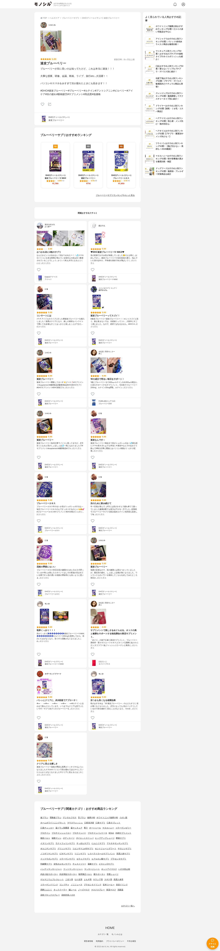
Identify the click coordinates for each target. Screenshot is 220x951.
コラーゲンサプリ (67, 859)
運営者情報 (88, 941)
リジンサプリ (80, 854)
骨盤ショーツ (112, 874)
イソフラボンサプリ (49, 859)
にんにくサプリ (98, 843)
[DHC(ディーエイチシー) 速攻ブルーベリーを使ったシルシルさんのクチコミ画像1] (50, 41)
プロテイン (45, 833)
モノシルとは (116, 934)
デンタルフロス (69, 817)
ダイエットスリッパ (85, 838)
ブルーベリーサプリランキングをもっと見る (115, 195)
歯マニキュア (76, 828)
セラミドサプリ (83, 859)
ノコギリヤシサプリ (49, 854)
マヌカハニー (108, 828)
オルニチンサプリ (48, 848)
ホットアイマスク (109, 869)
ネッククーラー (60, 890)
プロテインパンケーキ (97, 833)
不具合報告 (131, 941)
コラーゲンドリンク (49, 885)
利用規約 (99, 941)
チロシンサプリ (124, 848)
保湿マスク (111, 890)
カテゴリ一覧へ (128, 906)
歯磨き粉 (91, 817)
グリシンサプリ (64, 848)
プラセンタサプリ (118, 859)
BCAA (111, 833)
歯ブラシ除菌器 (62, 828)
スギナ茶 (108, 879)
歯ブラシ (44, 817)
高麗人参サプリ (123, 854)
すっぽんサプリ (83, 843)
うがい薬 (123, 817)
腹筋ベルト (45, 838)
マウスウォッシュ (75, 823)
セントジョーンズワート (105, 848)
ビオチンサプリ (66, 854)
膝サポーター (99, 874)
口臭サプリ (100, 823)
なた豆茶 (78, 879)
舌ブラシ (82, 817)
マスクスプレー (98, 890)
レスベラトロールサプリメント (101, 854)
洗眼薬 (120, 890)
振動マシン (56, 838)
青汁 (86, 828)
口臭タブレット (113, 823)
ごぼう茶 (69, 879)
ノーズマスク (84, 890)
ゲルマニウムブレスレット (52, 879)
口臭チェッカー (47, 828)
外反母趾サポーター (68, 874)
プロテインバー (79, 833)
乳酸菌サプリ (46, 864)
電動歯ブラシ (55, 817)
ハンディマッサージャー (51, 869)
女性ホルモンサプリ (62, 864)
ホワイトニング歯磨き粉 (107, 817)
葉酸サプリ (92, 864)
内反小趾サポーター (49, 874)
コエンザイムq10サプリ (83, 848)
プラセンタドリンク (92, 885)
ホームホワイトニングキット (53, 823)
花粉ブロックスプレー (50, 895)
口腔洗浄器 (89, 823)
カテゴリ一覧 (103, 934)
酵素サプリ (121, 838)
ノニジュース (76, 885)
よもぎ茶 (88, 879)
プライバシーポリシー (115, 941)
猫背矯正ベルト (85, 874)
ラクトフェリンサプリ (65, 843)
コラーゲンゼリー (123, 828)
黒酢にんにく (46, 890)
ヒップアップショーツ (104, 838)
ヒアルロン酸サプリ (100, 859)
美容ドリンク (122, 885)
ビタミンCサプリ (106, 864)
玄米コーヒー (108, 885)
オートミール (95, 828)
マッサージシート (92, 869)
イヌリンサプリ (47, 843)
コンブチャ (64, 885)
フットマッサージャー (73, 869)
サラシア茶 (98, 879)
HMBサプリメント (123, 833)
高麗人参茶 (118, 879)
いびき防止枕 (124, 869)
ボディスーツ (69, 838)
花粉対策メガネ (68, 895)
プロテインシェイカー (61, 833)
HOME (110, 928)
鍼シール (72, 890)
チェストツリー (79, 864)
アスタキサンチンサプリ (117, 843)
